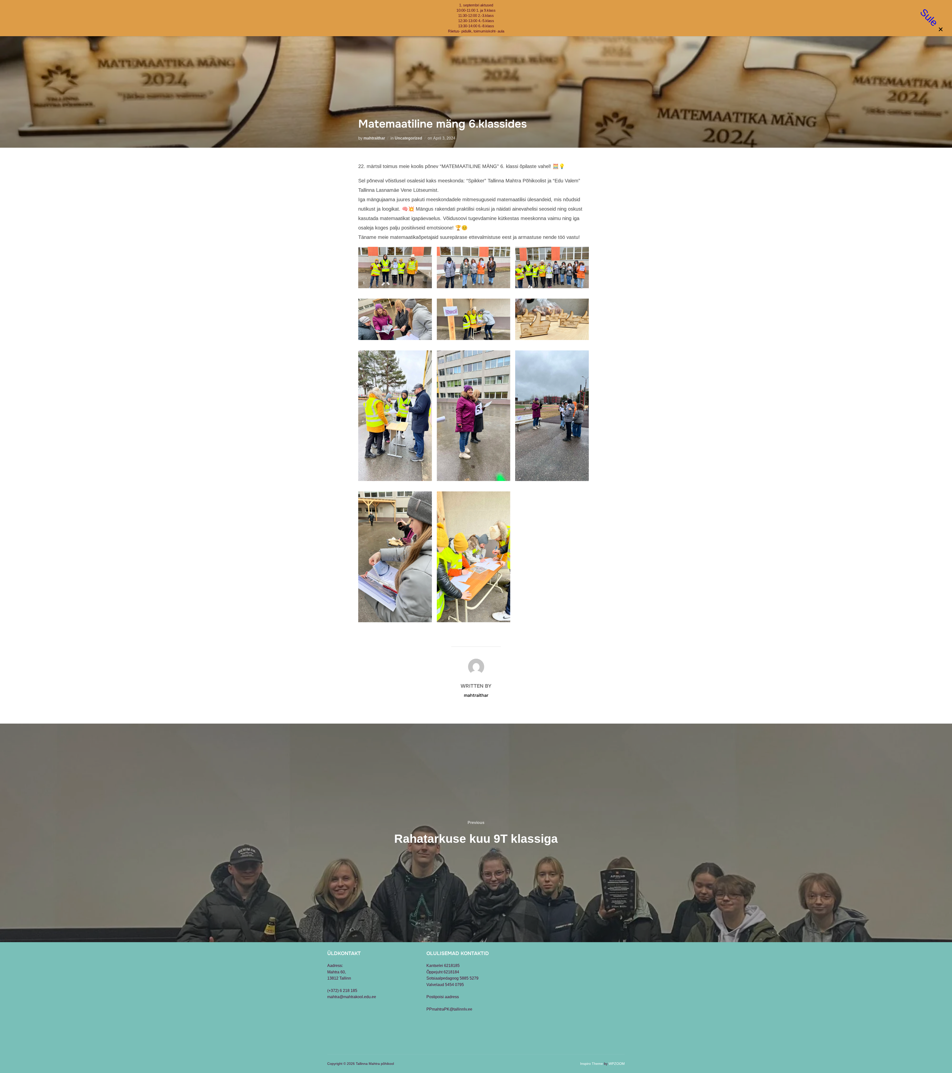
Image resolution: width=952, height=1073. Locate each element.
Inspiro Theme (591, 1064)
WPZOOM (617, 1064)
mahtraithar (374, 138)
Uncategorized (408, 138)
